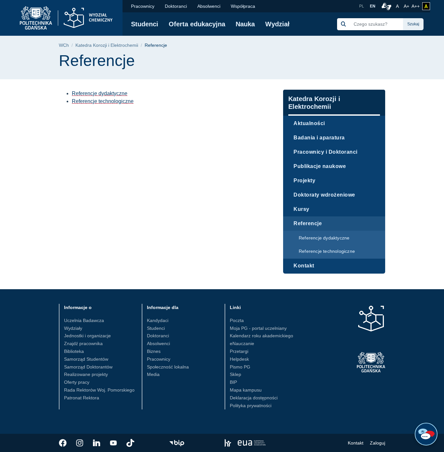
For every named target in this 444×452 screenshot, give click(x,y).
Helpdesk (239, 359)
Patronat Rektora (81, 397)
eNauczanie (242, 343)
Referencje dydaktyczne (324, 237)
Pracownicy (142, 6)
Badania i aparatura (319, 137)
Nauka (245, 24)
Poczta (237, 320)
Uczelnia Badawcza (84, 320)
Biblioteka (74, 351)
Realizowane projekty (86, 374)
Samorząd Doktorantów (88, 366)
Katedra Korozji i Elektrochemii (106, 45)
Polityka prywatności (250, 405)
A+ (407, 6)
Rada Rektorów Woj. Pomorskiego (99, 390)
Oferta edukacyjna (197, 24)
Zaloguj (377, 443)
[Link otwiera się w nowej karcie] (63, 443)
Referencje (308, 223)
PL (361, 6)
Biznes (154, 351)
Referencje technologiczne (327, 251)
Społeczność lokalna (168, 366)
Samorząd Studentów (86, 359)
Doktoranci (176, 6)
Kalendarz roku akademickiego (261, 335)
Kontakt (304, 265)
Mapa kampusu (246, 390)
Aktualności (309, 123)
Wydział (277, 24)
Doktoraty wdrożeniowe (324, 195)
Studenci (144, 24)
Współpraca (243, 6)
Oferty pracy (76, 382)
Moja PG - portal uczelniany (258, 328)
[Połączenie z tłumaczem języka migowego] (385, 6)
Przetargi (239, 351)
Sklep (235, 374)
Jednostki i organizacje (87, 335)
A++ (415, 6)
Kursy (301, 209)
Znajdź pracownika (83, 343)
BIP (233, 382)
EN (372, 6)
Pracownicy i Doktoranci (326, 152)
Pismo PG (240, 366)
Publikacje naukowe (320, 166)
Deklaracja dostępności (254, 397)
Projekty (304, 180)
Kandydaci (157, 320)
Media (153, 374)
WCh (64, 45)
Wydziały (73, 328)
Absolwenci (208, 6)
